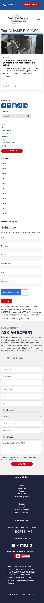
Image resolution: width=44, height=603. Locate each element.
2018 (4, 203)
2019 (4, 198)
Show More (12, 151)
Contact (22, 504)
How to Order (22, 507)
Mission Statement (22, 509)
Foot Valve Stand (8, 143)
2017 (4, 208)
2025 (4, 168)
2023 (4, 178)
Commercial (6, 133)
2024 (4, 173)
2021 (4, 188)
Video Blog (22, 488)
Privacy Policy (36, 457)
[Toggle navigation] (38, 19)
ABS (3, 127)
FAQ (3, 140)
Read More (7, 86)
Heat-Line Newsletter (22, 512)
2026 (4, 163)
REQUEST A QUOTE (31, 5)
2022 (4, 183)
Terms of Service (8, 459)
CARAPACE (7, 130)
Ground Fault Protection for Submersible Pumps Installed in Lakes (19, 62)
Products (22, 491)
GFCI (4, 146)
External (5, 136)
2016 (4, 213)
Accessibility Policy (22, 496)
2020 (4, 193)
